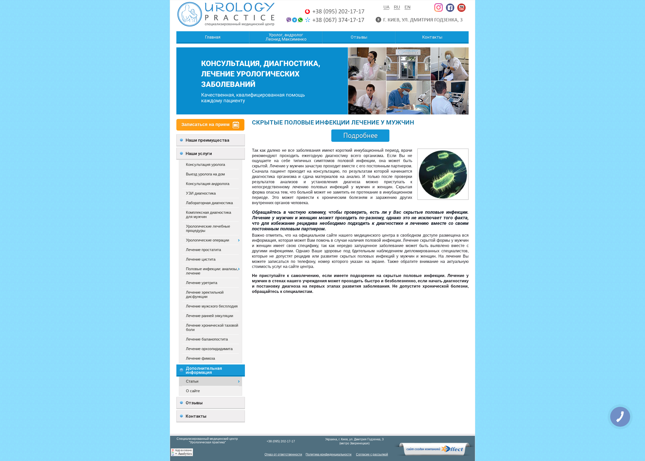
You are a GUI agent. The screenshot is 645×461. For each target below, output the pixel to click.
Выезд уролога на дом (205, 174)
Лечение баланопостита (207, 339)
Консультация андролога (207, 183)
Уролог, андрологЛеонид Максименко (286, 37)
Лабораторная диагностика (209, 203)
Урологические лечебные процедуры (208, 228)
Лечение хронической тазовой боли (212, 327)
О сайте (193, 391)
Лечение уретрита (201, 283)
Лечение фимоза (200, 358)
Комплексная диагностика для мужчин (208, 214)
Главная (212, 37)
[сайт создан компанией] (434, 454)
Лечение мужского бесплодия (212, 306)
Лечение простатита (203, 250)
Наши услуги (199, 153)
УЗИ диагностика (201, 193)
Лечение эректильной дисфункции (204, 294)
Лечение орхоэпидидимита (209, 349)
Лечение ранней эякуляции (209, 316)
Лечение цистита (200, 259)
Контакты (432, 37)
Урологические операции (207, 240)
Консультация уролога (205, 164)
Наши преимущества (207, 140)
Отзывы (359, 37)
